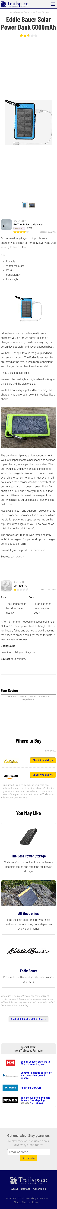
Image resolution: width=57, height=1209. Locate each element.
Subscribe (28, 1158)
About (14, 1188)
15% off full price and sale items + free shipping (35, 1099)
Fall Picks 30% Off (31, 1087)
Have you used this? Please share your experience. (28, 698)
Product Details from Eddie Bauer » (28, 1019)
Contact (25, 1188)
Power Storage (42, 12)
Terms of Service (22, 1202)
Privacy (36, 1202)
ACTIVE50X (36, 1102)
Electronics (29, 12)
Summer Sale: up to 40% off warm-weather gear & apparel (36, 1075)
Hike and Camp (15, 12)
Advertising (39, 1188)
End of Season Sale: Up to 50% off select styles (35, 1063)
